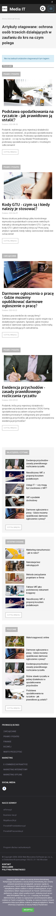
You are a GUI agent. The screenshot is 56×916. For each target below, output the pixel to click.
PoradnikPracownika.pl (13, 831)
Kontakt (6, 864)
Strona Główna (7, 19)
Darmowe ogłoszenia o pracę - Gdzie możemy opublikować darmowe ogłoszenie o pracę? (28, 299)
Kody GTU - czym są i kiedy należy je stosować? (26, 206)
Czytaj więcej (10, 152)
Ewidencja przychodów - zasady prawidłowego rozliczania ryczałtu (23, 391)
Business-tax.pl (9, 815)
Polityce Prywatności (40, 905)
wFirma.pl (7, 810)
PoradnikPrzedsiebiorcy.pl (14, 826)
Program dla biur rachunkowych (17, 847)
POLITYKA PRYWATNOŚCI (13, 870)
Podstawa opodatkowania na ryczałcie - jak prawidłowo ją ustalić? (28, 115)
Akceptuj (28, 910)
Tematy (17, 19)
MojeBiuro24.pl (9, 820)
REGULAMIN (7, 867)
